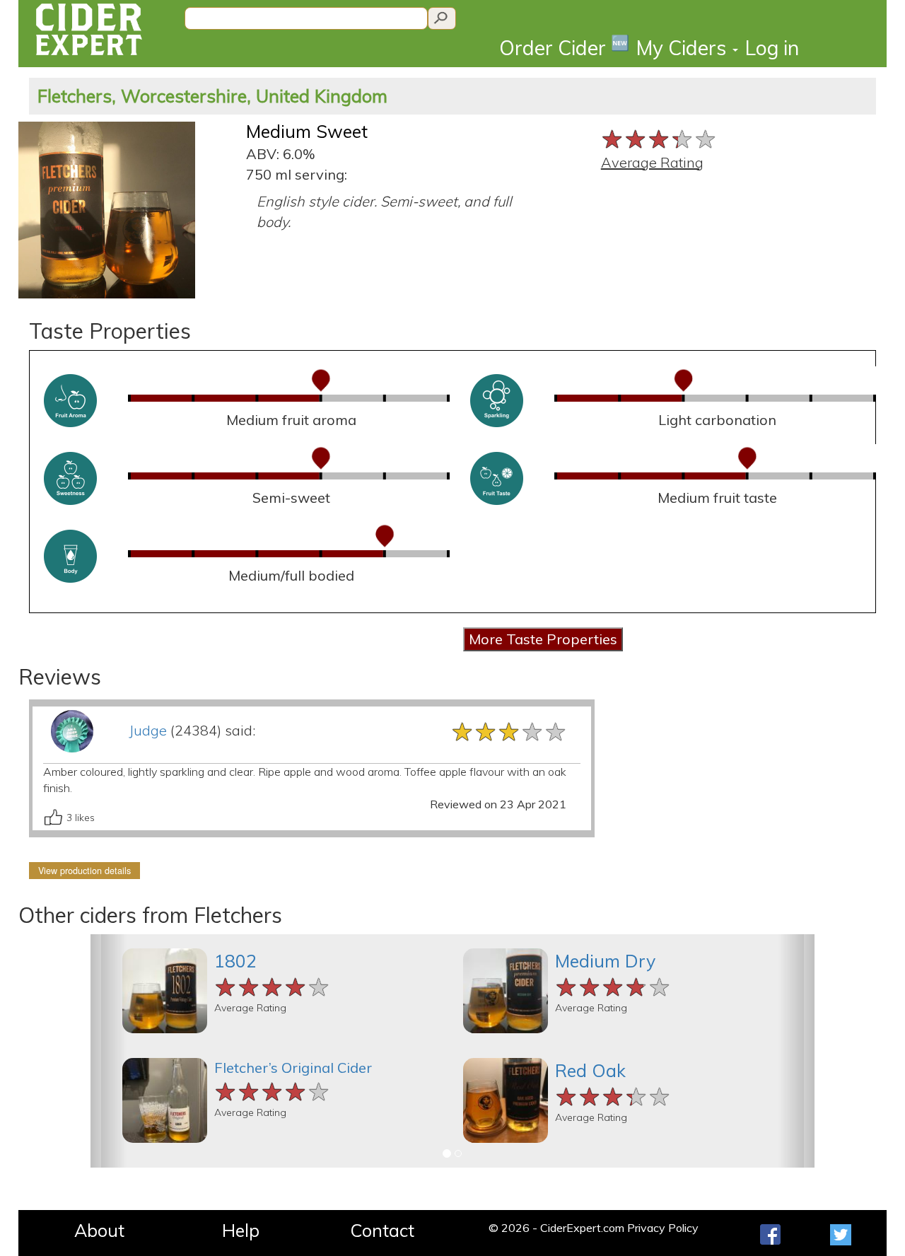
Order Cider (564, 47)
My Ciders (683, 47)
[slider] (659, 137)
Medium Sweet (307, 131)
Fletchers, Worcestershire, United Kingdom (212, 96)
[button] (108, 1051)
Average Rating (652, 162)
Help (240, 1230)
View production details (84, 870)
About (99, 1230)
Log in (772, 47)
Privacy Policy (663, 1228)
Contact (382, 1230)
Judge (148, 730)
